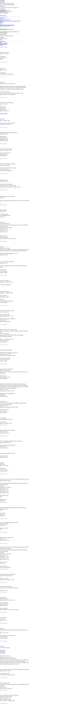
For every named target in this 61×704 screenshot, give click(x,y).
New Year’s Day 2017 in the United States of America (10, 21)
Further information (3, 113)
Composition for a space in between (6, 25)
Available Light (3, 11)
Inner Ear (2, 22)
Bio (0, 42)
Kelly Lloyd (7, 314)
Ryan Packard (19, 86)
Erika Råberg (2, 2)
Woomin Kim (2, 651)
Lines (1, 23)
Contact (1, 45)
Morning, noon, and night (5, 19)
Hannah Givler (3, 650)
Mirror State (2, 18)
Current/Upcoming (3, 43)
